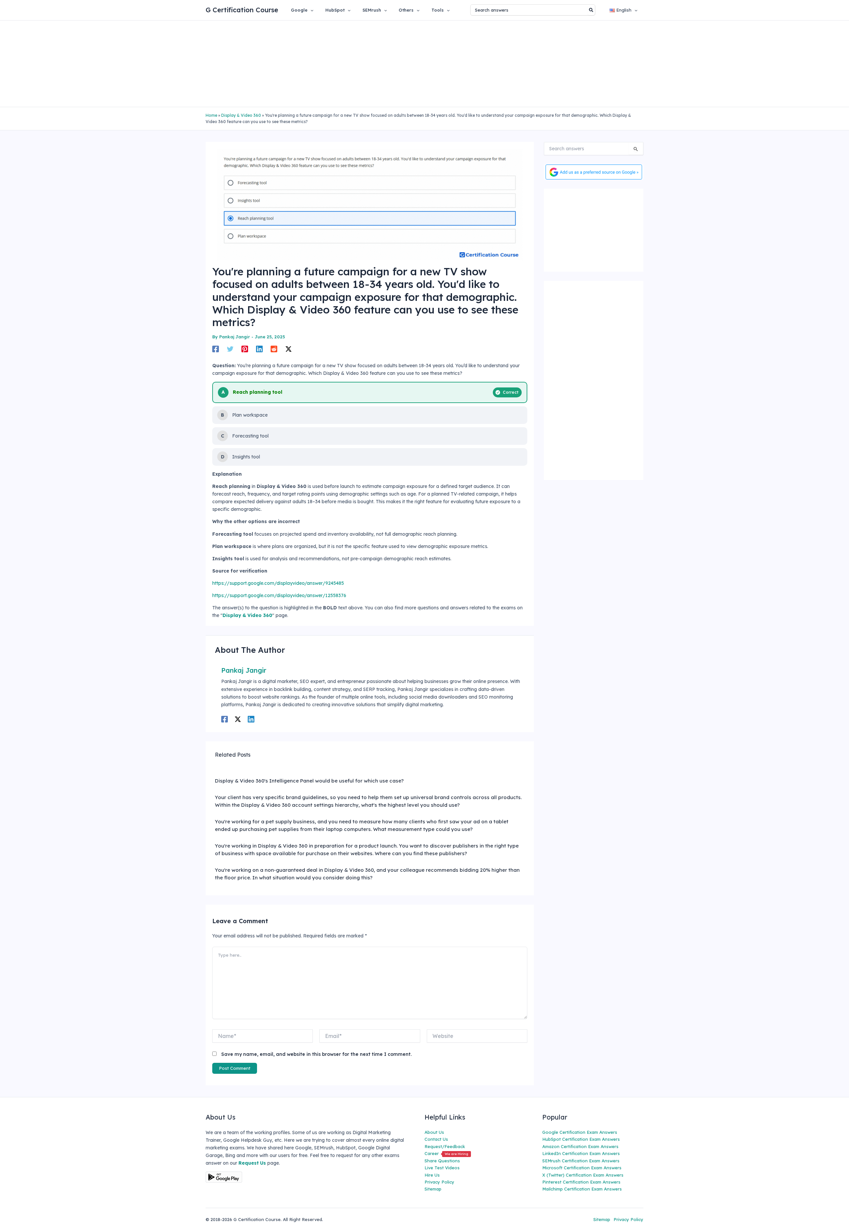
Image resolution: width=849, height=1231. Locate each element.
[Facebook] (215, 349)
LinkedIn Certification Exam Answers (581, 1153)
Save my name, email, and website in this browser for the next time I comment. (316, 1054)
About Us (434, 1132)
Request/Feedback (444, 1146)
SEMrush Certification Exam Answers (581, 1160)
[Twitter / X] (288, 349)
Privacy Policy (439, 1182)
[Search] (591, 10)
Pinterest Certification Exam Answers (581, 1182)
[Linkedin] (259, 349)
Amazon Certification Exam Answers (580, 1146)
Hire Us (432, 1175)
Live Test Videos (442, 1167)
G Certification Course (242, 10)
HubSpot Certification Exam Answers (581, 1139)
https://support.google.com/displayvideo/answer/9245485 (278, 583)
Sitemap (432, 1189)
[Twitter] (230, 349)
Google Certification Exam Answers (579, 1132)
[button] (310, 10)
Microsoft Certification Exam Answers (581, 1167)
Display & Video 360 (241, 115)
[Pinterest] (244, 349)
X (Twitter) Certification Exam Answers (582, 1175)
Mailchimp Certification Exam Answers (582, 1189)
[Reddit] (274, 349)
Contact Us (436, 1139)
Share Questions (442, 1160)
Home (211, 115)
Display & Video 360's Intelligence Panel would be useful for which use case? (309, 781)
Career (446, 1153)
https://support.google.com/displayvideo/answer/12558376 (279, 595)
